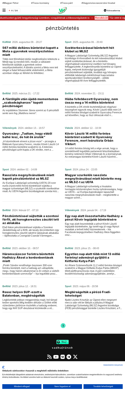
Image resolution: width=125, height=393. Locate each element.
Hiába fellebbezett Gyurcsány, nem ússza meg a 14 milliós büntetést (91, 100)
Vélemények (9, 128)
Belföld (6, 93)
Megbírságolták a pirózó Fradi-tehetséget (88, 293)
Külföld (6, 42)
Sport (68, 42)
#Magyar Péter (10, 3)
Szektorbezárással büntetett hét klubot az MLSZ (89, 49)
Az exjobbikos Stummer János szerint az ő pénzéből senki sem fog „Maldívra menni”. (30, 111)
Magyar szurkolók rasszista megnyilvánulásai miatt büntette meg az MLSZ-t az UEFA (93, 178)
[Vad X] (75, 357)
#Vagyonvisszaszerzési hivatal (98, 3)
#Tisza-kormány (40, 3)
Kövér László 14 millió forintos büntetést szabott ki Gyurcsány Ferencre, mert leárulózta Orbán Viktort (89, 139)
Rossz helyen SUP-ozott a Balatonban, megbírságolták (23, 293)
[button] (4, 10)
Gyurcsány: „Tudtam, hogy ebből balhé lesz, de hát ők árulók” (27, 135)
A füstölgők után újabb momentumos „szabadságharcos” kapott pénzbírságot (30, 102)
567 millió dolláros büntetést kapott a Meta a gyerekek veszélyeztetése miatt (30, 51)
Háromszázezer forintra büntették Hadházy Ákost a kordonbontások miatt (28, 257)
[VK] (63, 357)
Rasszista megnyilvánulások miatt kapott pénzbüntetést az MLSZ (28, 176)
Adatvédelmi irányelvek (113, 365)
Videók (69, 128)
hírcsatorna (113, 10)
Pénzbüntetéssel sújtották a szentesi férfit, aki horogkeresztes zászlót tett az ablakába (30, 219)
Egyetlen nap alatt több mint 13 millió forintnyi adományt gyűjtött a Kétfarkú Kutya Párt (92, 257)
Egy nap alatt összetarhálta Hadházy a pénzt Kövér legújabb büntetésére (93, 217)
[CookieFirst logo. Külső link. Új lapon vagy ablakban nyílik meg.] (3, 367)
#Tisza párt (66, 3)
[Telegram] (68, 357)
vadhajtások (62, 347)
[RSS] (49, 357)
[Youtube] (56, 357)
